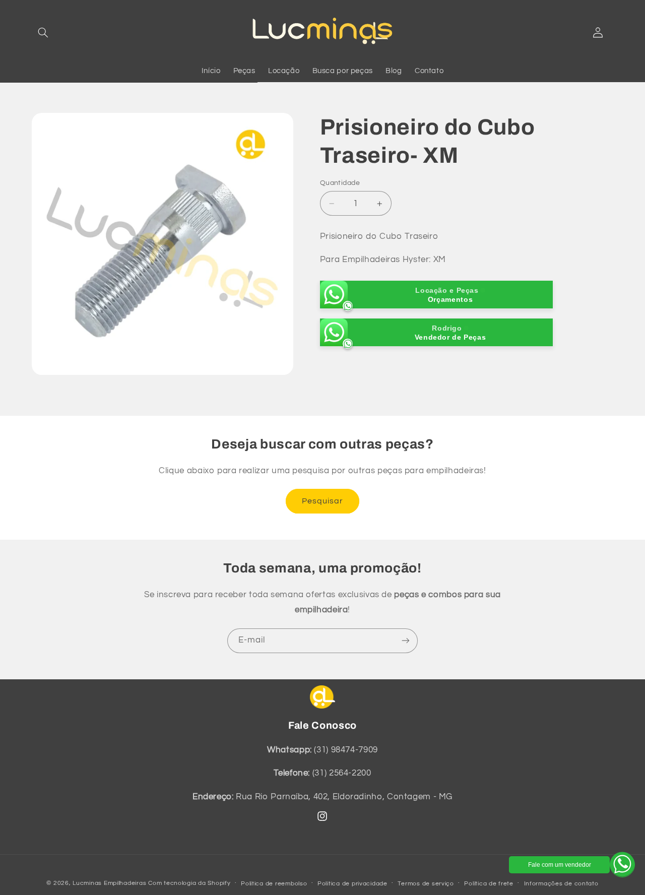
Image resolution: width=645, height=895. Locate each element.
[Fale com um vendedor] (622, 864)
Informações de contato (561, 883)
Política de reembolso (274, 883)
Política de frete (488, 883)
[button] (43, 32)
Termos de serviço (426, 883)
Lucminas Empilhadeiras (109, 883)
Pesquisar (322, 501)
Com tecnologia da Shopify (189, 883)
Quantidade (340, 182)
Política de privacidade (352, 883)
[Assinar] (405, 640)
